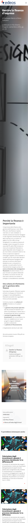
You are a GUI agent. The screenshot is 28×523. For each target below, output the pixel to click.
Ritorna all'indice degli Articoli (13, 422)
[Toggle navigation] (26, 2)
